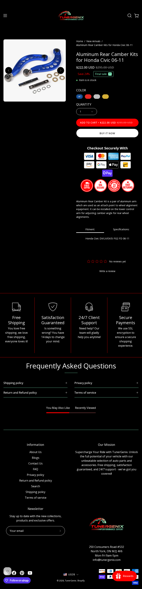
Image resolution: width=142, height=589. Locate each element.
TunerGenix (70, 580)
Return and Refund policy (35, 480)
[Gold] (105, 96)
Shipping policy (35, 492)
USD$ (71, 574)
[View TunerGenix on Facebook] (14, 573)
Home (79, 41)
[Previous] (8, 70)
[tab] (90, 229)
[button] (129, 15)
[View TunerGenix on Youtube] (30, 573)
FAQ (35, 469)
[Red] (88, 96)
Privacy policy (35, 475)
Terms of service (35, 498)
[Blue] (79, 96)
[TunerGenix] (71, 15)
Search (35, 486)
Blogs (35, 458)
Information (35, 444)
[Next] (60, 70)
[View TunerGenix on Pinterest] (22, 573)
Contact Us (35, 463)
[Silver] (97, 96)
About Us (35, 452)
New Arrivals (93, 41)
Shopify (81, 580)
